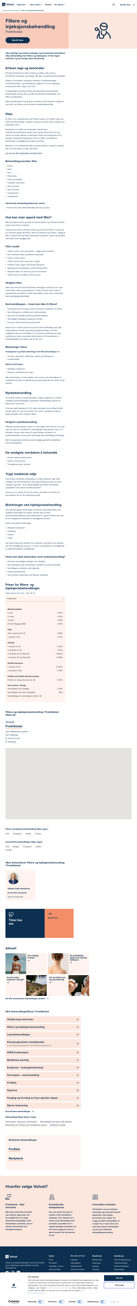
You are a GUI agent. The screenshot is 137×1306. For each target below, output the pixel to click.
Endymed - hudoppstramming (25, 1067)
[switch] (62, 1301)
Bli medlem (53, 1263)
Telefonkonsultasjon (121, 1266)
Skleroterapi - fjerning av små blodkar (21, 1121)
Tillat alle (119, 1278)
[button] (68, 781)
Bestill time (97, 1256)
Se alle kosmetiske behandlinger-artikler (25, 998)
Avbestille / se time (56, 1266)
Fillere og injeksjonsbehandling (26, 1027)
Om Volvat (60, 4)
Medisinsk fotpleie (58, 1125)
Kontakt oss (119, 1256)
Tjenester (22, 4)
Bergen (16, 846)
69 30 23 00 (14, 738)
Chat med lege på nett (122, 1260)
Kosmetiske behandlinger (10, 10)
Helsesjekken (76, 1263)
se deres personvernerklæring (58, 1288)
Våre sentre (37, 4)
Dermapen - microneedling (23, 1075)
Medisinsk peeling (18, 1060)
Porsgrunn (17, 833)
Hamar (28, 833)
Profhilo (22, 141)
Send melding (119, 1269)
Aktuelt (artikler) (55, 1269)
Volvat (51, 1256)
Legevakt (74, 1260)
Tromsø (38, 833)
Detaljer (113, 1302)
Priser (51, 1260)
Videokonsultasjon (121, 1263)
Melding (12, 742)
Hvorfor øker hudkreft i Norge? (15, 978)
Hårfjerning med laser (20, 1019)
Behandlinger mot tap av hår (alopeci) (56, 1121)
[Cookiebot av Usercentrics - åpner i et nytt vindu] (13, 1301)
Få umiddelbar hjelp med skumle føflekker (78, 957)
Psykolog (95, 1269)
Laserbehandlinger (18, 1034)
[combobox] (113, 4)
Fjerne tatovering (17, 1105)
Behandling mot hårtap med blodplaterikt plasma (26, 1125)
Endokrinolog (97, 1260)
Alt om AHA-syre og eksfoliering (57, 978)
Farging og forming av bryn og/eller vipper (32, 1097)
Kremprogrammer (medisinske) (29, 1043)
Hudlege (95, 1266)
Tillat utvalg (119, 1285)
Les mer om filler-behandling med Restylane (23, 153)
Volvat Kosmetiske (77, 1269)
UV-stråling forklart (32, 956)
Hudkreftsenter (76, 1266)
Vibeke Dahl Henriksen (19, 888)
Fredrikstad (11, 598)
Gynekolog (96, 1263)
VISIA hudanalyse (17, 1052)
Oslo (7, 833)
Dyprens (12, 1090)
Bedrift (48, 4)
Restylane (16, 1158)
